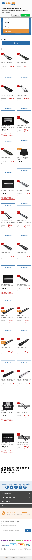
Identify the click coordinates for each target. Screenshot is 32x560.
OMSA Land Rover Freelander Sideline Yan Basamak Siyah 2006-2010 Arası (7, 316)
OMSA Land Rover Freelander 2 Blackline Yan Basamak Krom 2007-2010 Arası (23, 221)
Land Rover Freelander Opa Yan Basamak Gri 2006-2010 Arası (24, 380)
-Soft (7, 557)
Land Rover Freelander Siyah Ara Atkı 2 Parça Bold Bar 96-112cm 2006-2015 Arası (7, 221)
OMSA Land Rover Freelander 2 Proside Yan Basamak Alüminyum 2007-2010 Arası (7, 253)
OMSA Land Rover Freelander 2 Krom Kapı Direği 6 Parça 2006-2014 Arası (7, 411)
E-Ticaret (11, 557)
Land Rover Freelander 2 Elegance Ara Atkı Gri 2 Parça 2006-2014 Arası (23, 411)
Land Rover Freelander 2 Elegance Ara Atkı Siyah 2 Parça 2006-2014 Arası (23, 443)
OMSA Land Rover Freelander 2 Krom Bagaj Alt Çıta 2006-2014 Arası (8, 443)
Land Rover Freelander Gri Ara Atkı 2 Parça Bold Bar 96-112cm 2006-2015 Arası (23, 94)
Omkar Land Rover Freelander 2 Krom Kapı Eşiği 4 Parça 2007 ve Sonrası (7, 126)
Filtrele (8, 31)
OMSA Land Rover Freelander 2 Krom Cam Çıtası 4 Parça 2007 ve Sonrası (7, 285)
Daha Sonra (16, 15)
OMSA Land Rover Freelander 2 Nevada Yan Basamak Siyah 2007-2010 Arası (23, 348)
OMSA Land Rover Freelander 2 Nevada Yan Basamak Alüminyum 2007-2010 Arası (23, 126)
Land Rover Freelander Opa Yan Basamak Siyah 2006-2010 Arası (8, 380)
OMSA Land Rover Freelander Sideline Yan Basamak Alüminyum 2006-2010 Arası (23, 316)
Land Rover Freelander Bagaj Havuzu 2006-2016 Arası (23, 158)
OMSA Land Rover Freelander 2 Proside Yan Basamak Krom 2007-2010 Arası (23, 285)
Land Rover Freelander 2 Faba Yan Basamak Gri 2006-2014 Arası (7, 63)
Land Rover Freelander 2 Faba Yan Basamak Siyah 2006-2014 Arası (7, 94)
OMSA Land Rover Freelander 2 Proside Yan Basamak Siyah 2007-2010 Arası (23, 253)
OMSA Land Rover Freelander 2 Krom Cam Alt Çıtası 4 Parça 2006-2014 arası (7, 189)
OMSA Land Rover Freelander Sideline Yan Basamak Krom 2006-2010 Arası (7, 348)
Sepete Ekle (8, 77)
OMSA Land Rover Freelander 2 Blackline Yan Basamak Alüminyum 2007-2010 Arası (23, 189)
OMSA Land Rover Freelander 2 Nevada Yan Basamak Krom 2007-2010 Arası (23, 63)
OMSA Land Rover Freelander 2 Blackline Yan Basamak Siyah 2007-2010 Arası (7, 158)
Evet (25, 15)
